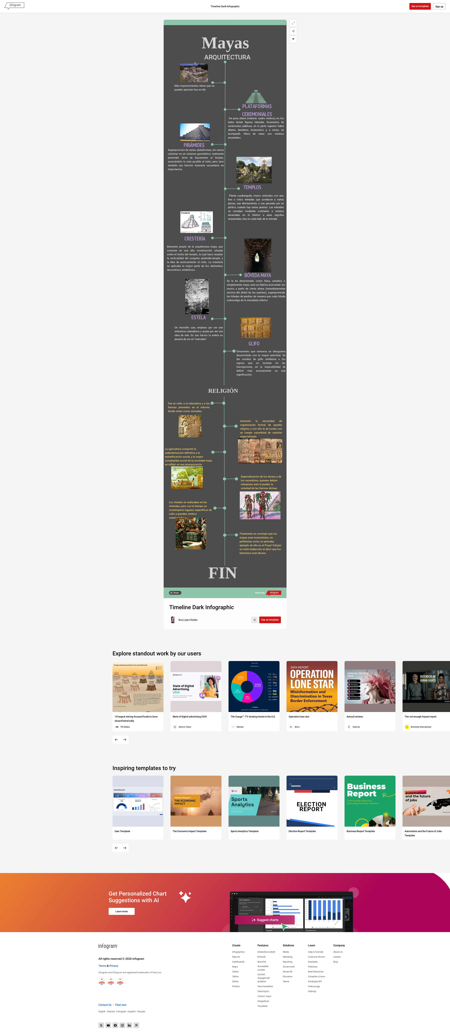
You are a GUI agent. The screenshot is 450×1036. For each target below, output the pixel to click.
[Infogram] (14, 6)
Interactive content (266, 952)
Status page (314, 986)
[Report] (293, 39)
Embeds (262, 956)
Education (287, 976)
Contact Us (104, 1004)
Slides (235, 981)
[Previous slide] (116, 739)
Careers (337, 956)
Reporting (287, 961)
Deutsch (111, 1011)
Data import (263, 991)
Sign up (439, 6)
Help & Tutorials (315, 952)
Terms (102, 965)
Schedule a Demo (316, 976)
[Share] (293, 31)
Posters (236, 986)
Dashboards (238, 961)
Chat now (121, 1004)
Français (141, 1011)
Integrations (263, 1001)
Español (132, 1011)
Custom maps (264, 996)
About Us (338, 952)
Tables (235, 976)
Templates (263, 1006)
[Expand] (293, 23)
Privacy (113, 965)
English (101, 1011)
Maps (235, 966)
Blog (335, 961)
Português (121, 1011)
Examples (312, 961)
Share (176, 593)
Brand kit (262, 961)
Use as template (420, 6)
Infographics (238, 952)
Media (286, 952)
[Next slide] (124, 739)
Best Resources (315, 971)
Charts (235, 971)
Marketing (287, 956)
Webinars (312, 966)
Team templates (265, 986)
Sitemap (312, 991)
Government (289, 966)
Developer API (315, 981)
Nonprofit (287, 971)
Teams (286, 981)
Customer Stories (316, 956)
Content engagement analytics (264, 978)
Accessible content (263, 968)
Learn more (121, 911)
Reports (236, 956)
